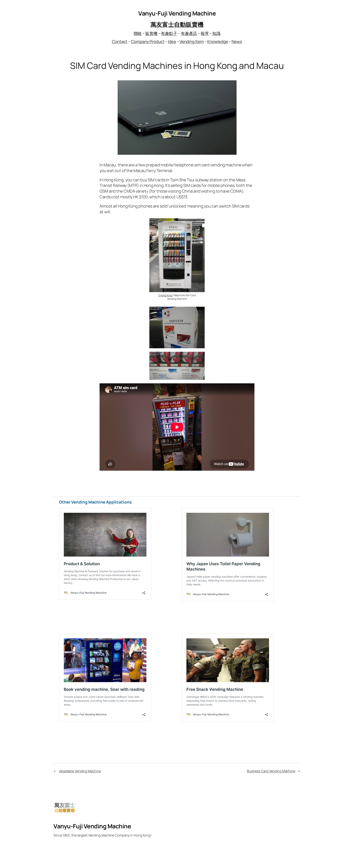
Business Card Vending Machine (271, 771)
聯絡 (138, 33)
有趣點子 (169, 33)
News (237, 41)
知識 (216, 33)
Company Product (147, 41)
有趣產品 (189, 33)
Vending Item (192, 41)
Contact (119, 41)
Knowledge (217, 41)
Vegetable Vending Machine (80, 771)
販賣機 (151, 33)
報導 (205, 33)
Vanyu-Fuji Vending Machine (177, 13)
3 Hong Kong (165, 295)
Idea (172, 41)
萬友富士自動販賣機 (176, 24)
